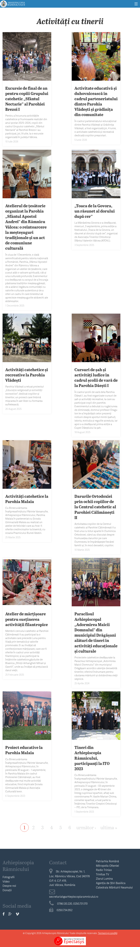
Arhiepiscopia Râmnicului (18, 865)
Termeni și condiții (107, 933)
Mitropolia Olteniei (107, 866)
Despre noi (9, 886)
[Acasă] (12, 3)
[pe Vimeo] (17, 914)
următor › (86, 827)
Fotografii (9, 877)
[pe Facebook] (4, 914)
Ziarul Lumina (104, 878)
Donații (7, 890)
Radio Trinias (104, 870)
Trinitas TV (102, 874)
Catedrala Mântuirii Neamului (114, 887)
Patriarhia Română (107, 861)
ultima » (108, 827)
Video (6, 881)
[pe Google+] (10, 914)
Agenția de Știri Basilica (110, 883)
